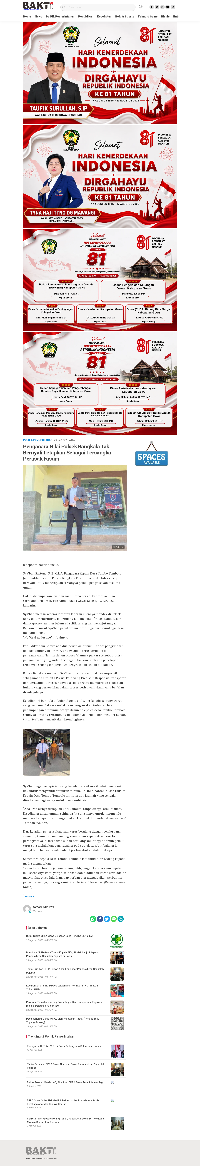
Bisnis (165, 17)
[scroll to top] (191, 1161)
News (38, 17)
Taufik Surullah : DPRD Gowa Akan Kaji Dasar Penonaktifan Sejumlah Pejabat (66, 1066)
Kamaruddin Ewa (43, 907)
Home (27, 17)
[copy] (121, 919)
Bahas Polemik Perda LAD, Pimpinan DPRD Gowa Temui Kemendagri (65, 1082)
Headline (29, 896)
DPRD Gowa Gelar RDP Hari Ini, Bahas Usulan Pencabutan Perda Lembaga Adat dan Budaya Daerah (63, 1102)
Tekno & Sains (148, 17)
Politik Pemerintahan (60, 17)
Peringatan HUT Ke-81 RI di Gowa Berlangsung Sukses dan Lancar (64, 1046)
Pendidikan (85, 17)
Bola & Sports (124, 17)
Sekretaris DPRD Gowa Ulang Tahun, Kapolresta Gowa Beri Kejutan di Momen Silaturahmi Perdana (66, 1120)
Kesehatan (104, 17)
